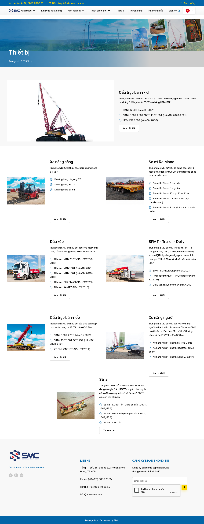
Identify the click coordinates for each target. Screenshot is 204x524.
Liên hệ (173, 10)
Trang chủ (14, 61)
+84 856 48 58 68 (99, 486)
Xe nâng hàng (61, 162)
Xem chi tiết (129, 128)
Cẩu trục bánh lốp (65, 317)
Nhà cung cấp (156, 10)
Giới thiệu (26, 10)
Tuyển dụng (136, 10)
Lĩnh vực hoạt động (51, 10)
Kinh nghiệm (74, 10)
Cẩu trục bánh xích (134, 92)
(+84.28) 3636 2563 (100, 479)
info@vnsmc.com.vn (73, 3)
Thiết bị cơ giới (98, 10)
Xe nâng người (161, 317)
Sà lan (104, 379)
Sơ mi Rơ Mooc (161, 162)
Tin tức (120, 10)
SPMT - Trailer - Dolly (167, 241)
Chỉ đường (189, 3)
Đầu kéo (57, 241)
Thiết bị (27, 61)
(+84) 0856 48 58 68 (32, 3)
